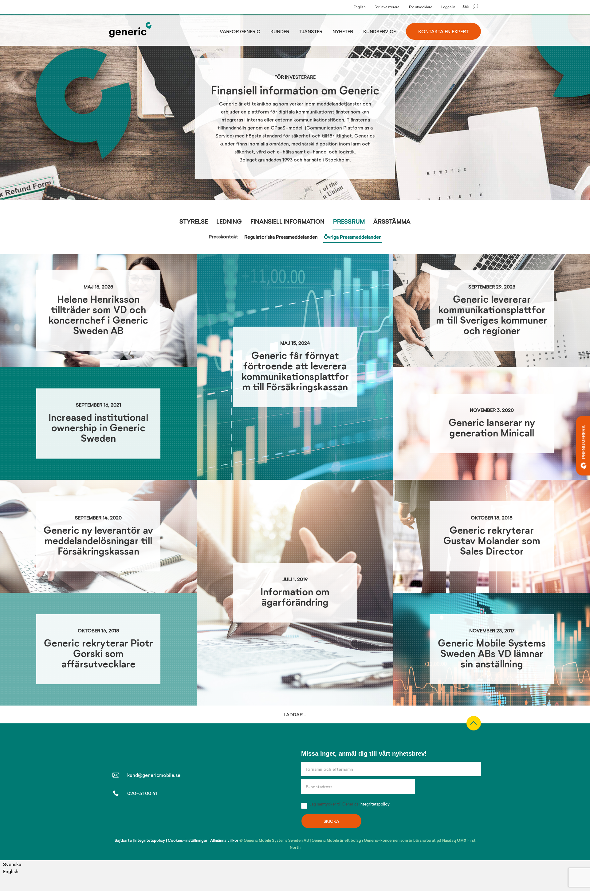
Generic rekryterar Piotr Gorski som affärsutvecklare (98, 653)
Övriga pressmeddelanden (353, 237)
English (360, 7)
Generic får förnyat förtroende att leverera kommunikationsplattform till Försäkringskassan (295, 370)
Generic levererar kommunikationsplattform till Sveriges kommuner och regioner (491, 314)
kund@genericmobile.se (153, 869)
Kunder (279, 31)
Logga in (448, 7)
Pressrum (349, 221)
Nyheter (342, 31)
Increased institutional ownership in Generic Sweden (98, 427)
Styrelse (193, 221)
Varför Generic (240, 31)
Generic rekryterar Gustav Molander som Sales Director (491, 540)
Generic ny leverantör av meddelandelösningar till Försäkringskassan (98, 540)
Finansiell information (287, 221)
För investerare (387, 7)
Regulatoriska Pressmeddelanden (281, 237)
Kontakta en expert (443, 31)
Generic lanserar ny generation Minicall (492, 427)
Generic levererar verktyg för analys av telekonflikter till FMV (98, 766)
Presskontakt (223, 236)
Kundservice (379, 31)
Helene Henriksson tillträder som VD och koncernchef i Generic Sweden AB (98, 314)
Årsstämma (392, 221)
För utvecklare (420, 7)
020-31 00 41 (142, 887)
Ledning (229, 221)
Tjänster (310, 31)
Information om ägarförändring (295, 596)
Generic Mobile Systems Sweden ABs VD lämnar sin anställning (492, 653)
